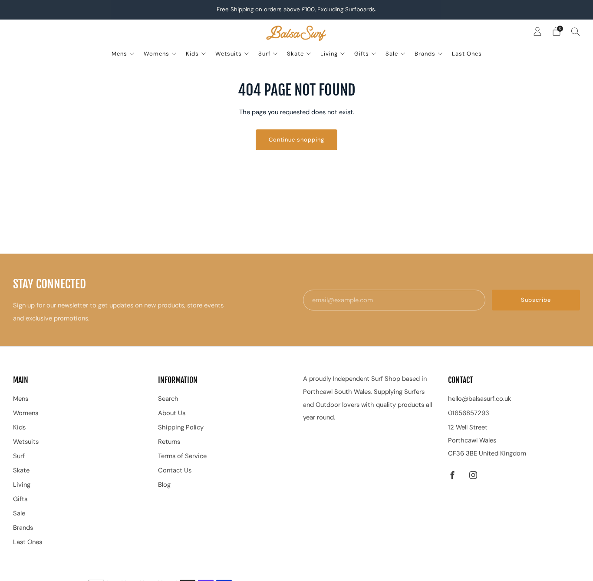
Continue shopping (296, 139)
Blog (164, 484)
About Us (171, 413)
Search (168, 398)
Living (329, 53)
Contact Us (174, 470)
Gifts (361, 53)
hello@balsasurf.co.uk (479, 398)
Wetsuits (228, 53)
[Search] (575, 31)
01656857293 (468, 413)
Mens (119, 53)
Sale (391, 53)
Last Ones (467, 53)
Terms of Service (182, 456)
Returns (169, 441)
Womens (156, 53)
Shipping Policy (181, 427)
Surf (264, 53)
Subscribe (536, 300)
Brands (425, 53)
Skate (295, 53)
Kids (192, 53)
